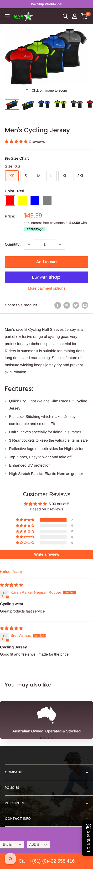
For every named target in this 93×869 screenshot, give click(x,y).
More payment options (46, 288)
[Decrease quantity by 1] (29, 244)
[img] (11, 585)
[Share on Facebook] (57, 305)
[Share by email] (85, 305)
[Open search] (65, 16)
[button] (17, 141)
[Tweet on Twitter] (75, 305)
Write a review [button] (46, 554)
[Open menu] (7, 16)
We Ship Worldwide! (46, 4)
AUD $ (34, 844)
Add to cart (46, 262)
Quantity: (13, 244)
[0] (84, 16)
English (8, 844)
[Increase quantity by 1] (60, 244)
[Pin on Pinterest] (66, 305)
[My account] (74, 16)
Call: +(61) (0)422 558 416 (47, 861)
